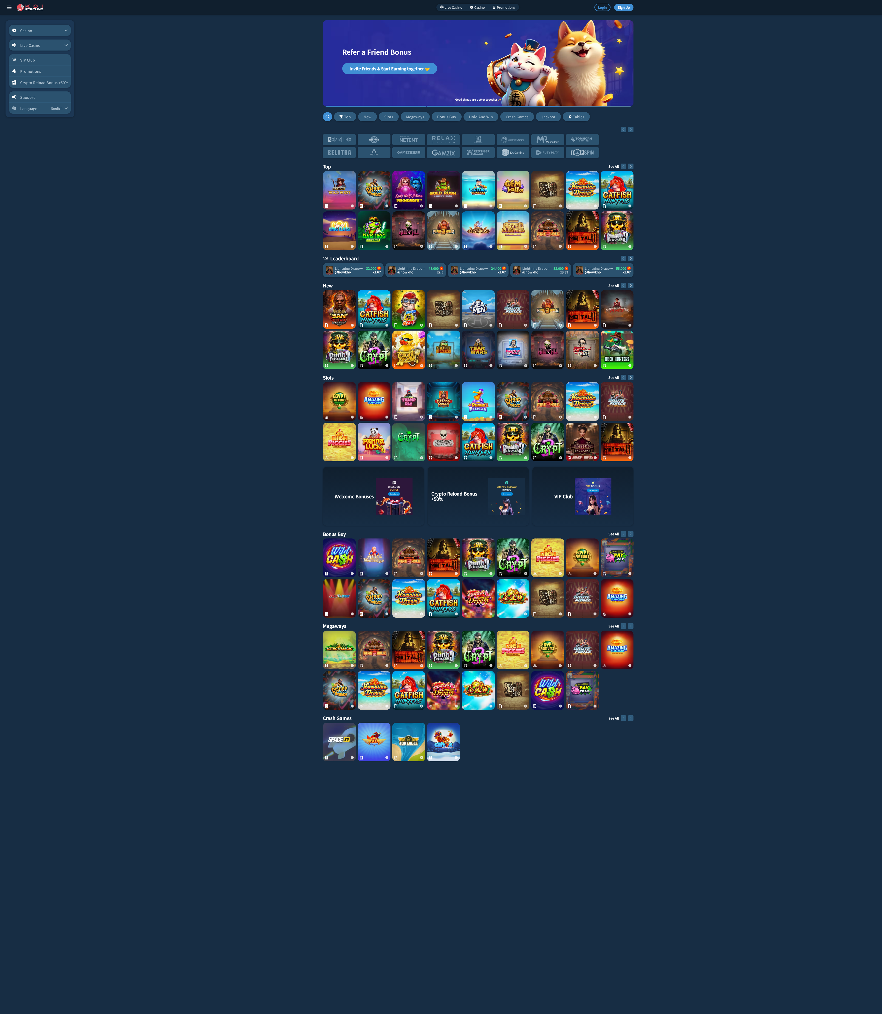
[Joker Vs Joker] (339, 598)
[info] (352, 206)
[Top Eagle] (408, 742)
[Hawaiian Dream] (582, 190)
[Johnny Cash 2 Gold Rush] (443, 190)
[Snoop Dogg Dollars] (374, 190)
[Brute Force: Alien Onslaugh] (513, 309)
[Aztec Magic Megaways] (339, 650)
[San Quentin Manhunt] (339, 309)
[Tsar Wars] (478, 350)
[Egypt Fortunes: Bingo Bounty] (339, 401)
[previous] (623, 129)
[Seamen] (478, 309)
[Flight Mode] (513, 350)
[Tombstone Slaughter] (617, 309)
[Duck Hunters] (617, 350)
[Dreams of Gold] (513, 598)
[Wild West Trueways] (339, 190)
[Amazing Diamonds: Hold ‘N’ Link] (374, 401)
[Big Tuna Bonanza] (478, 190)
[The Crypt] (408, 442)
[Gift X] (443, 742)
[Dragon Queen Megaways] (443, 401)
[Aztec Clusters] (513, 230)
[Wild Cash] (339, 557)
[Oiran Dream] (478, 598)
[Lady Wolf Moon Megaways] (408, 190)
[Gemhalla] (513, 190)
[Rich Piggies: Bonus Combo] (339, 442)
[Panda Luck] (374, 442)
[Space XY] (339, 742)
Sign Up (624, 7)
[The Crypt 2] (374, 350)
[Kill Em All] (408, 230)
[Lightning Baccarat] (582, 442)
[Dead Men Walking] (547, 190)
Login (602, 7)
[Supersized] (408, 309)
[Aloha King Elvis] (339, 230)
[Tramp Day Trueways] (408, 401)
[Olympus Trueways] (478, 230)
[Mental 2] (582, 230)
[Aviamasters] (374, 742)
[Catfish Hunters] (617, 190)
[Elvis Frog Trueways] (374, 230)
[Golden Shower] (408, 350)
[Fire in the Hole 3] (443, 230)
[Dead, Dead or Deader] (443, 442)
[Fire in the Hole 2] (547, 230)
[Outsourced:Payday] (617, 557)
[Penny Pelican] (478, 401)
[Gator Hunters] (443, 350)
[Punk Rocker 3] (617, 230)
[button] (462, 116)
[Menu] (9, 7)
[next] (630, 129)
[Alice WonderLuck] (374, 557)
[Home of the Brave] (582, 350)
